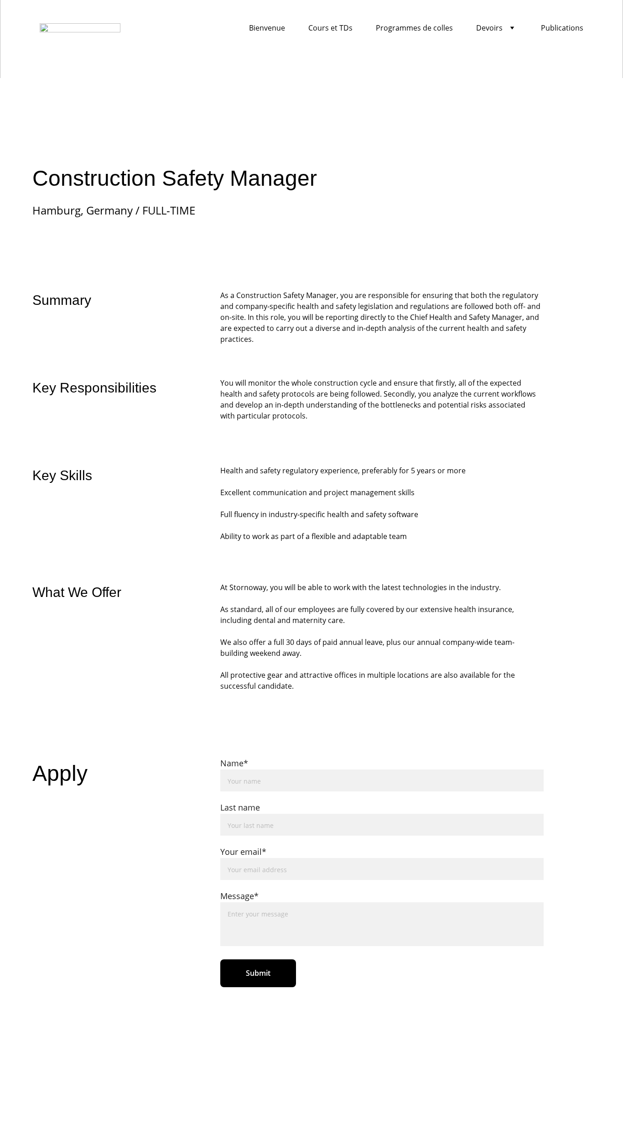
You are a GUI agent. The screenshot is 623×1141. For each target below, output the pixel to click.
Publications (562, 28)
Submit (258, 973)
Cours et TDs (330, 28)
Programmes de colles (414, 28)
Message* (239, 895)
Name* (234, 763)
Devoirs (489, 28)
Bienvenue (267, 28)
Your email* (243, 851)
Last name (240, 807)
